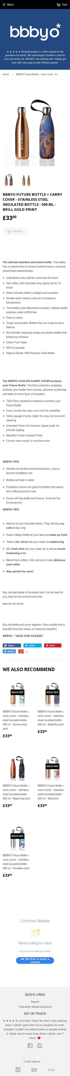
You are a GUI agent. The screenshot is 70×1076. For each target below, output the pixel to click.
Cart (64, 4)
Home (6, 74)
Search (35, 1001)
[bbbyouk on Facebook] (30, 1046)
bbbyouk (36, 1061)
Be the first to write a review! (35, 960)
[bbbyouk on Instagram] (40, 1046)
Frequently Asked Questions (35, 1006)
